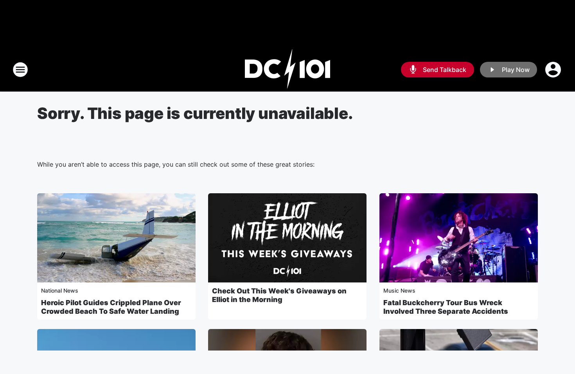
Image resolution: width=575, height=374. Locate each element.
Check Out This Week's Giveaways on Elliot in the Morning (279, 295)
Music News (399, 290)
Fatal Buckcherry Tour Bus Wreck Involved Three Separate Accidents (445, 306)
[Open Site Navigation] (20, 69)
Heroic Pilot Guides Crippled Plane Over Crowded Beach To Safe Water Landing (111, 306)
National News (59, 290)
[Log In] (553, 69)
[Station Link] (287, 69)
